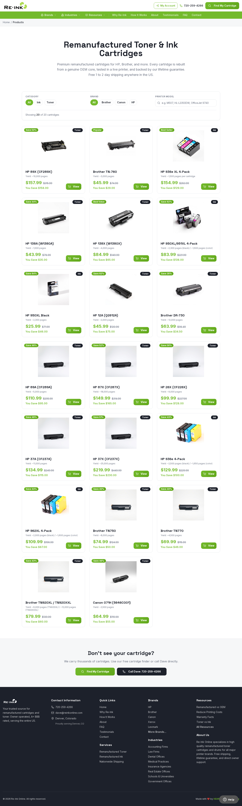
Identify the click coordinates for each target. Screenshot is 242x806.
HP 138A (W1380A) (40, 243)
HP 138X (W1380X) (107, 243)
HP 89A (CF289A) (39, 387)
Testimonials (171, 14)
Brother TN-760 (105, 172)
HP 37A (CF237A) (38, 459)
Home (6, 22)
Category (32, 96)
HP (133, 102)
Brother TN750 (104, 531)
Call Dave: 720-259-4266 (144, 671)
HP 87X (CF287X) (106, 387)
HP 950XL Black (37, 315)
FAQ (185, 14)
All (29, 102)
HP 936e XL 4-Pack (175, 172)
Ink (39, 102)
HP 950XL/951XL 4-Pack (179, 243)
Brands (48, 14)
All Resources (205, 726)
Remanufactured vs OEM (210, 707)
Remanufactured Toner (113, 751)
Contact (196, 14)
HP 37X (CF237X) (106, 459)
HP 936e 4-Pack (173, 459)
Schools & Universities (161, 776)
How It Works (139, 14)
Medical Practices (158, 761)
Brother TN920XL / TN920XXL (48, 602)
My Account (167, 5)
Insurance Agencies (159, 766)
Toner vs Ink (203, 721)
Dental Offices (156, 756)
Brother (106, 102)
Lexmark (153, 726)
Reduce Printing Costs (209, 711)
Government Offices (159, 781)
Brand (94, 96)
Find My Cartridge (225, 5)
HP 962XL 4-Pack (39, 531)
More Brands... (157, 731)
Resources (95, 14)
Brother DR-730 (173, 315)
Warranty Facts (205, 716)
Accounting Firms (158, 746)
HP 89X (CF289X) (39, 172)
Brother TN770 (172, 531)
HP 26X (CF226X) (174, 387)
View (76, 186)
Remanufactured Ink (111, 756)
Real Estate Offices (159, 771)
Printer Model (164, 96)
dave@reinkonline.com (68, 712)
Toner (50, 102)
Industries (71, 14)
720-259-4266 (193, 5)
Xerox (151, 721)
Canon (121, 102)
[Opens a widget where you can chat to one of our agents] (228, 799)
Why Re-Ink (119, 14)
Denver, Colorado (65, 718)
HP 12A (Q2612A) (105, 315)
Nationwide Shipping (112, 761)
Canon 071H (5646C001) (112, 602)
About (154, 14)
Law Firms (153, 751)
